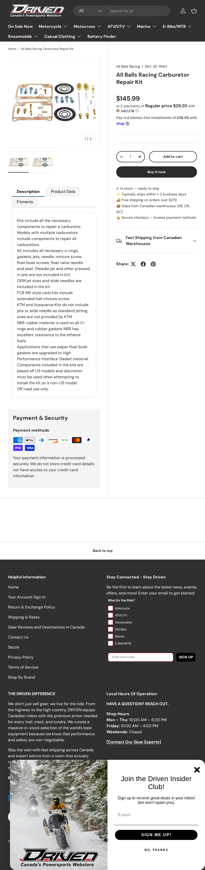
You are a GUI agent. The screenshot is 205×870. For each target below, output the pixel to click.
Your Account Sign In (27, 597)
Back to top (102, 550)
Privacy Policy (21, 657)
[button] (194, 10)
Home (12, 49)
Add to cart (173, 156)
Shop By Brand (21, 677)
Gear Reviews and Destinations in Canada (46, 627)
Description (28, 191)
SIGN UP (186, 657)
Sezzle (13, 647)
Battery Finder (102, 36)
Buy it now (157, 172)
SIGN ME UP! (156, 835)
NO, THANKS (156, 850)
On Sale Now (20, 26)
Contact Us (18, 637)
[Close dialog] (197, 770)
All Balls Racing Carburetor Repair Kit (47, 49)
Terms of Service (23, 667)
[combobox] (121, 11)
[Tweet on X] (133, 264)
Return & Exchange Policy (31, 607)
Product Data (63, 191)
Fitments (25, 201)
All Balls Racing (128, 66)
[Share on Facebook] (143, 264)
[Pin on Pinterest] (153, 264)
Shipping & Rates (24, 617)
